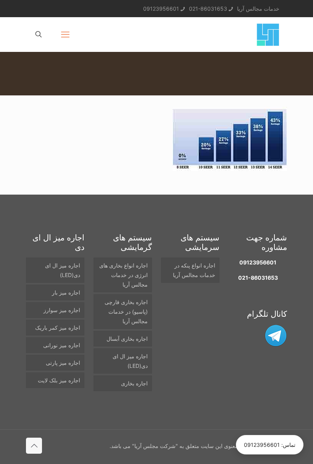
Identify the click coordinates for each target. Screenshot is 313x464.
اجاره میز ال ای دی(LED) (130, 361)
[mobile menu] (65, 34)
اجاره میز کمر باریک (57, 327)
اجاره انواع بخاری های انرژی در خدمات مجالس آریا (123, 275)
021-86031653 (208, 8)
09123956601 (161, 8)
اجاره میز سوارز (62, 310)
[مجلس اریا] (268, 34)
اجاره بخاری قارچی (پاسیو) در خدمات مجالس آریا (126, 311)
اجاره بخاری (134, 383)
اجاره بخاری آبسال (127, 338)
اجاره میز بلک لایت (59, 380)
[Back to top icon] (34, 446)
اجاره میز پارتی (63, 362)
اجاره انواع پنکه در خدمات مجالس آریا (194, 270)
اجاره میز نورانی (61, 345)
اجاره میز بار (66, 292)
